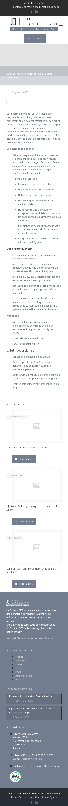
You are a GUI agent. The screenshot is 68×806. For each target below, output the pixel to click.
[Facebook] (32, 11)
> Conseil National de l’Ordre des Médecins (29, 638)
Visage (19, 656)
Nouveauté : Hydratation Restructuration (27, 447)
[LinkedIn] (37, 11)
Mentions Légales (47, 797)
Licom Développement (23, 797)
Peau (18, 672)
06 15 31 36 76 (35, 3)
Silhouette (20, 660)
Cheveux (20, 668)
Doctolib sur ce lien (31, 758)
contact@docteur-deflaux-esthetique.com (36, 6)
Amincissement (23, 675)
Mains (18, 664)
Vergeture (20, 679)
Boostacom (51, 793)
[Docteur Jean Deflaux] (34, 24)
